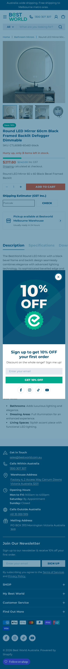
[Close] (58, 277)
